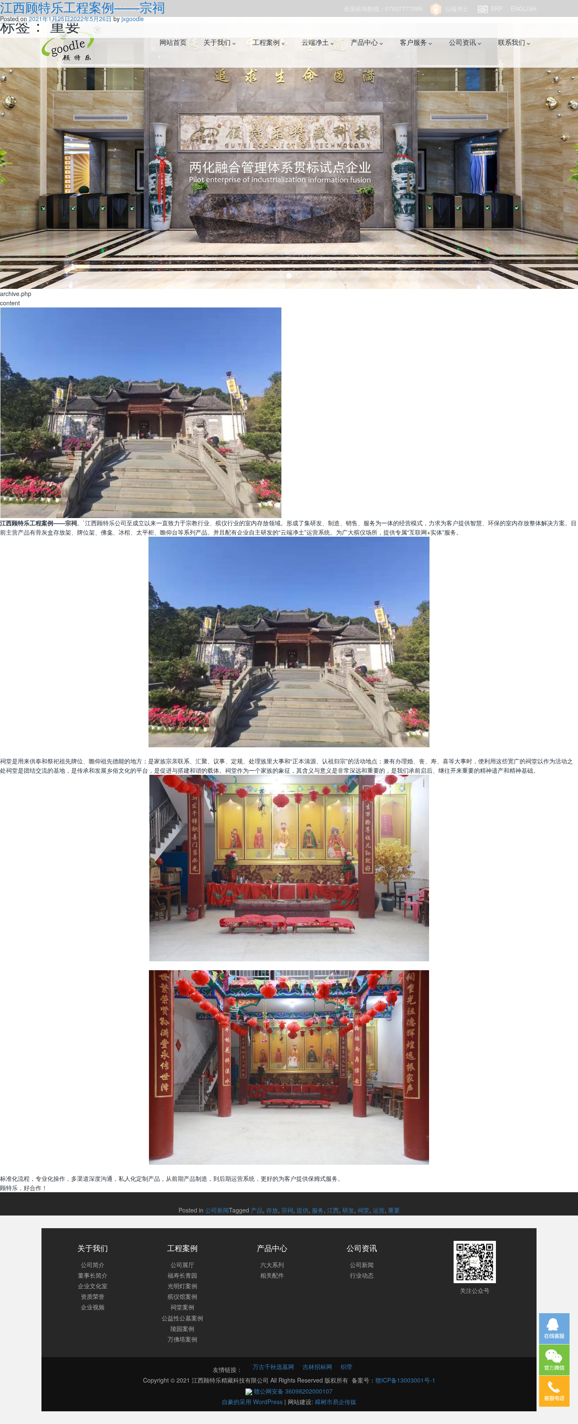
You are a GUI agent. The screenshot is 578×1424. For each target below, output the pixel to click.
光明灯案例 (182, 1285)
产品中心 (365, 42)
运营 (379, 1210)
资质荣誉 (93, 1296)
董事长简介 (92, 1275)
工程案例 (267, 42)
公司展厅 (182, 1264)
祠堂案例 (182, 1307)
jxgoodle (132, 18)
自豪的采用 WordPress (253, 1401)
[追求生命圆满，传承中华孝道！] (289, 144)
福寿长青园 (182, 1275)
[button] (43, 144)
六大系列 (272, 1264)
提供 (302, 1210)
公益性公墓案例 (182, 1318)
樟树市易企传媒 (335, 1401)
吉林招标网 (317, 1366)
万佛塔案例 (182, 1339)
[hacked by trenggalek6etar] (71, 42)
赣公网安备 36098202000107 (292, 1391)
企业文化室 (92, 1285)
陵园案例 (182, 1328)
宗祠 (287, 1210)
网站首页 (173, 42)
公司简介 (93, 1264)
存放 (272, 1210)
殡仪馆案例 (182, 1296)
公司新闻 (217, 1210)
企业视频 (93, 1307)
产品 (257, 1210)
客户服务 (414, 42)
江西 (333, 1210)
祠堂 (363, 1210)
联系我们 (512, 42)
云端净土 (316, 42)
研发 (348, 1210)
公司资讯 (463, 42)
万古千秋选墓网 (273, 1366)
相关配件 (272, 1275)
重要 (394, 1210)
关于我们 (218, 42)
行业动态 (362, 1275)
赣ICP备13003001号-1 (405, 1380)
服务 (318, 1210)
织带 (346, 1366)
